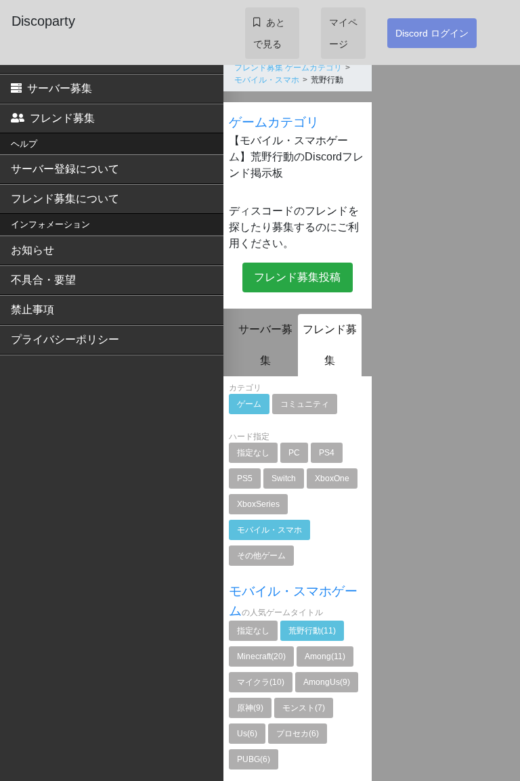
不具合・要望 (43, 280)
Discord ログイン (432, 33)
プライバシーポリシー (65, 339)
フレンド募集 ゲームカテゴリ (288, 67)
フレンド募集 (62, 118)
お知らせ (32, 250)
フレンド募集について (65, 198)
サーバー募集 (59, 88)
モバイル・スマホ (266, 80)
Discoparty (43, 21)
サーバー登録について (65, 169)
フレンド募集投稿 (297, 277)
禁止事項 (32, 309)
